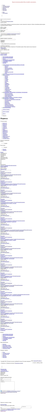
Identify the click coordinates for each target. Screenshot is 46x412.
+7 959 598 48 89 (3, 21)
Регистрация (5, 13)
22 (9, 136)
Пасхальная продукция (9, 105)
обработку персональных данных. (13, 33)
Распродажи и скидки (7, 346)
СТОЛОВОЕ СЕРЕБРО (7, 60)
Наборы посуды (8, 89)
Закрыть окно (3, 47)
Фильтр (1, 152)
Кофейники (7, 84)
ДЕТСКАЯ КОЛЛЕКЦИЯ (8, 57)
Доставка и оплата (6, 6)
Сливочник (7, 88)
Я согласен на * (11, 391)
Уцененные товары (6, 348)
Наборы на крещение (9, 104)
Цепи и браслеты (8, 96)
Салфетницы (7, 90)
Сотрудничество (6, 7)
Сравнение (9, 172)
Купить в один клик (13, 392)
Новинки (4, 344)
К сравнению (9, 181)
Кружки (6, 77)
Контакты (4, 9)
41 (6, 127)
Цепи (6, 73)
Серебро (5, 143)
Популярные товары (6, 345)
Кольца (6, 66)
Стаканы (6, 79)
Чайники (6, 86)
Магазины (5, 10)
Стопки (6, 80)
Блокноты (7, 101)
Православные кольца (9, 95)
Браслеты (7, 65)
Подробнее (2, 171)
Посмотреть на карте (19, 363)
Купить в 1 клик (3, 172)
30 (6, 130)
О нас (4, 5)
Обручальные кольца (9, 68)
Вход (4, 12)
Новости (4, 8)
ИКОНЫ (4, 62)
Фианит (5, 147)
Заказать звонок (10, 21)
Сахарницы (7, 87)
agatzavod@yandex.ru (38, 360)
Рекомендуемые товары (7, 347)
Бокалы (6, 76)
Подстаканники (8, 100)
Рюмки (6, 78)
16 (6, 128)
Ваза (6, 82)
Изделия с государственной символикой (12, 99)
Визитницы (7, 102)
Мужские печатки (8, 67)
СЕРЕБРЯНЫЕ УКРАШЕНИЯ (8, 59)
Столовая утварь (8, 91)
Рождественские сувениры (10, 106)
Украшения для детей (9, 72)
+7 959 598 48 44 (3, 48)
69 (6, 125)
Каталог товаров (3, 53)
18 (6, 124)
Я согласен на (11, 33)
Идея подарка (7, 103)
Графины (6, 83)
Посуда (4, 58)
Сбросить (4, 150)
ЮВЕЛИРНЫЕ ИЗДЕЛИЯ (8, 56)
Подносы (6, 85)
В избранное (2, 173)
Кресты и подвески (8, 93)
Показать (4, 149)
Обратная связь (3, 369)
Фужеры (6, 81)
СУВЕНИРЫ (5, 61)
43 (6, 123)
